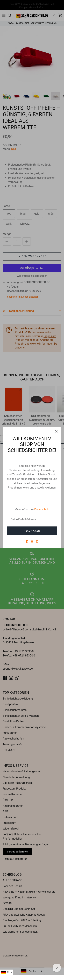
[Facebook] (27, 541)
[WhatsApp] (37, 541)
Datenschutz (41, 509)
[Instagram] (32, 541)
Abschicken (32, 530)
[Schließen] (56, 431)
